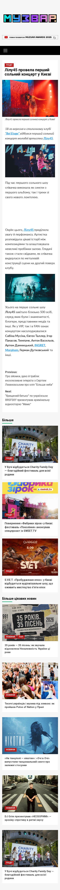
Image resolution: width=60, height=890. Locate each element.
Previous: (29, 378)
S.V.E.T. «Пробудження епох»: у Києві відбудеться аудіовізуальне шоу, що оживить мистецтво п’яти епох (29, 583)
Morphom (11, 350)
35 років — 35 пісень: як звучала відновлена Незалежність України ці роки (27, 649)
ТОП (21, 637)
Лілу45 (48, 138)
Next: (27, 398)
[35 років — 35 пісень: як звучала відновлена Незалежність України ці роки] (30, 622)
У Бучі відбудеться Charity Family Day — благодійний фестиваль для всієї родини (29, 470)
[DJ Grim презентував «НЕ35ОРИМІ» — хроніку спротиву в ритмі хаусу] (30, 793)
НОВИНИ (10, 637)
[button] (5, 50)
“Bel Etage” (12, 133)
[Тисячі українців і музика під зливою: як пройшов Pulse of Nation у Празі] (30, 680)
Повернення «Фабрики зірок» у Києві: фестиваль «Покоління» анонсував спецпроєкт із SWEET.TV (29, 527)
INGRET (39, 345)
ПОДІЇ (9, 65)
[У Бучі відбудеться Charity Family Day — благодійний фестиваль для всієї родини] (30, 444)
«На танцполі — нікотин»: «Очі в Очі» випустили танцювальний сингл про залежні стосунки (27, 762)
